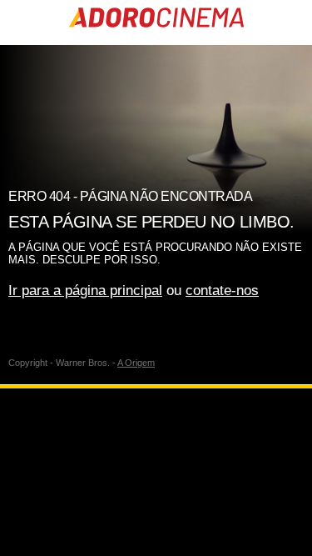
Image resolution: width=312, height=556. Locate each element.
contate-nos (222, 290)
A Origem (136, 363)
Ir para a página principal (85, 290)
